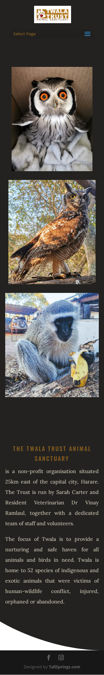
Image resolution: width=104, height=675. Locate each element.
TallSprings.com (64, 666)
